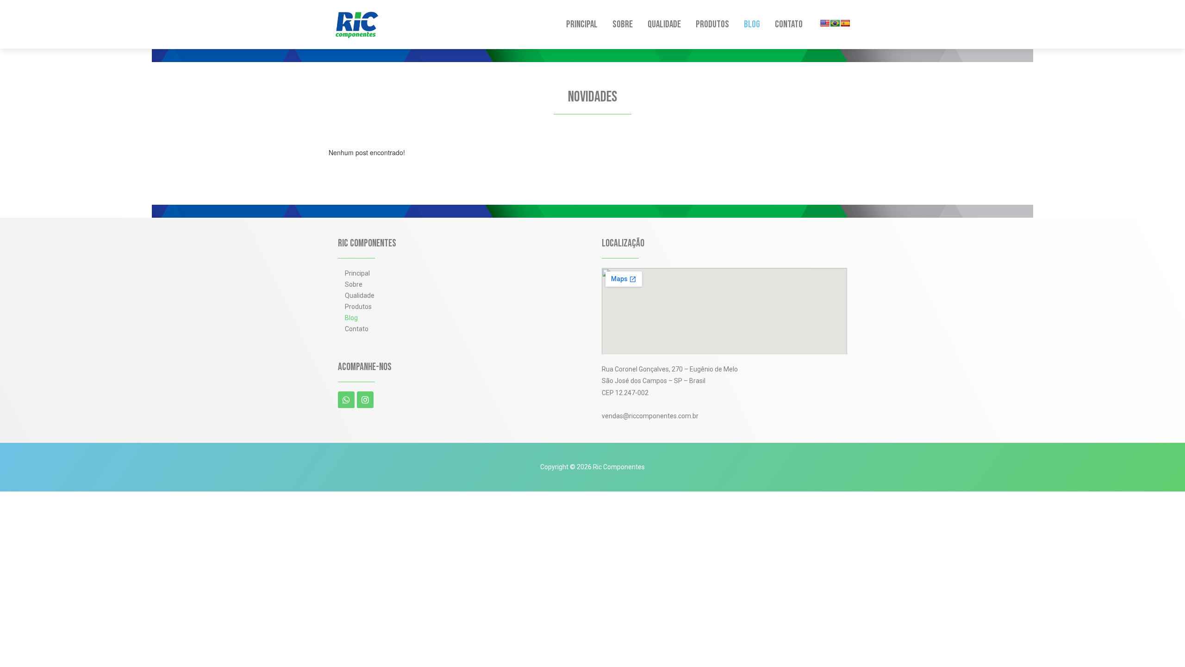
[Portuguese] (835, 23)
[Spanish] (845, 23)
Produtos (712, 24)
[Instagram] (365, 399)
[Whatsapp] (346, 399)
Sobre (622, 24)
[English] (825, 23)
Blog (752, 24)
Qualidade (664, 24)
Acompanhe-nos (365, 367)
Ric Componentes (367, 243)
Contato (789, 24)
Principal (582, 24)
